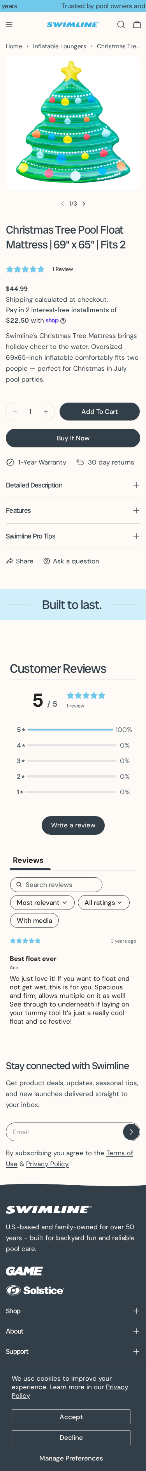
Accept (71, 1417)
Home (14, 46)
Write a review (73, 825)
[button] (73, 729)
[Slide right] (83, 203)
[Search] (121, 24)
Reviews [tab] (30, 860)
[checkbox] (34, 920)
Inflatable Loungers (59, 46)
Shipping (19, 299)
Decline (71, 1437)
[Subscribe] (131, 1132)
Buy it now (73, 438)
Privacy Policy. (47, 1164)
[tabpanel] (73, 955)
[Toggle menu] (9, 24)
